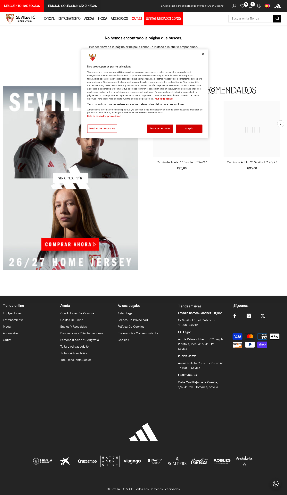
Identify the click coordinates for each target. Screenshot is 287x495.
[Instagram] (248, 315)
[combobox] (250, 18)
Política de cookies (164, 98)
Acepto (189, 128)
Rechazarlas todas (160, 128)
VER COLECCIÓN (70, 178)
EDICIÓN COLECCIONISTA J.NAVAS (72, 6)
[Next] (280, 123)
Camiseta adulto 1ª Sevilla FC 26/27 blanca (182, 162)
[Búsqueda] (254, 18)
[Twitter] (262, 315)
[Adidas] (277, 6)
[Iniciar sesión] (234, 6)
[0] (242, 6)
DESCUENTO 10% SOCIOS (22, 6)
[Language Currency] (267, 6)
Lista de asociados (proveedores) (104, 116)
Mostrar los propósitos (102, 128)
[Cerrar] (203, 54)
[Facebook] (234, 315)
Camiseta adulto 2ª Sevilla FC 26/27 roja (252, 162)
